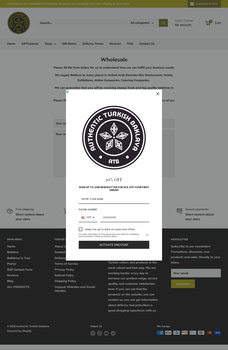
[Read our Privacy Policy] (147, 235)
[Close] (158, 93)
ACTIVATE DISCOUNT (114, 245)
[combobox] (88, 217)
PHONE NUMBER (88, 209)
